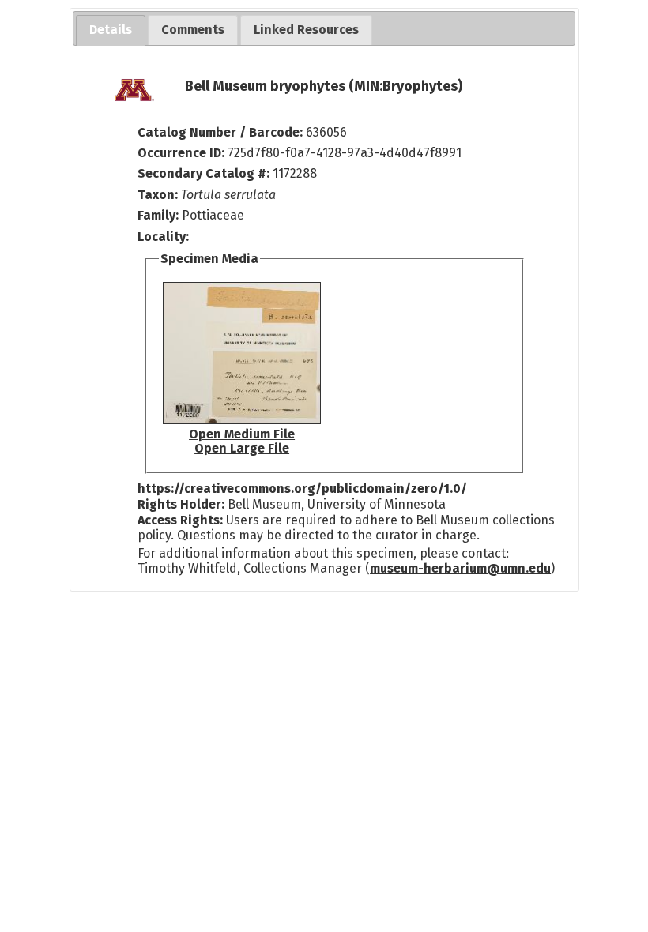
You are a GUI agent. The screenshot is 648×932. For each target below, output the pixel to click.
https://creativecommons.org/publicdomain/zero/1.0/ (302, 488)
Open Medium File (242, 434)
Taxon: (158, 194)
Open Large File (241, 448)
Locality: (163, 236)
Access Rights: (180, 520)
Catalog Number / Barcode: (222, 132)
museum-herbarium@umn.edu (460, 568)
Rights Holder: (181, 504)
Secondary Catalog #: (203, 173)
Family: (158, 215)
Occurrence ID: (183, 152)
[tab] (110, 30)
